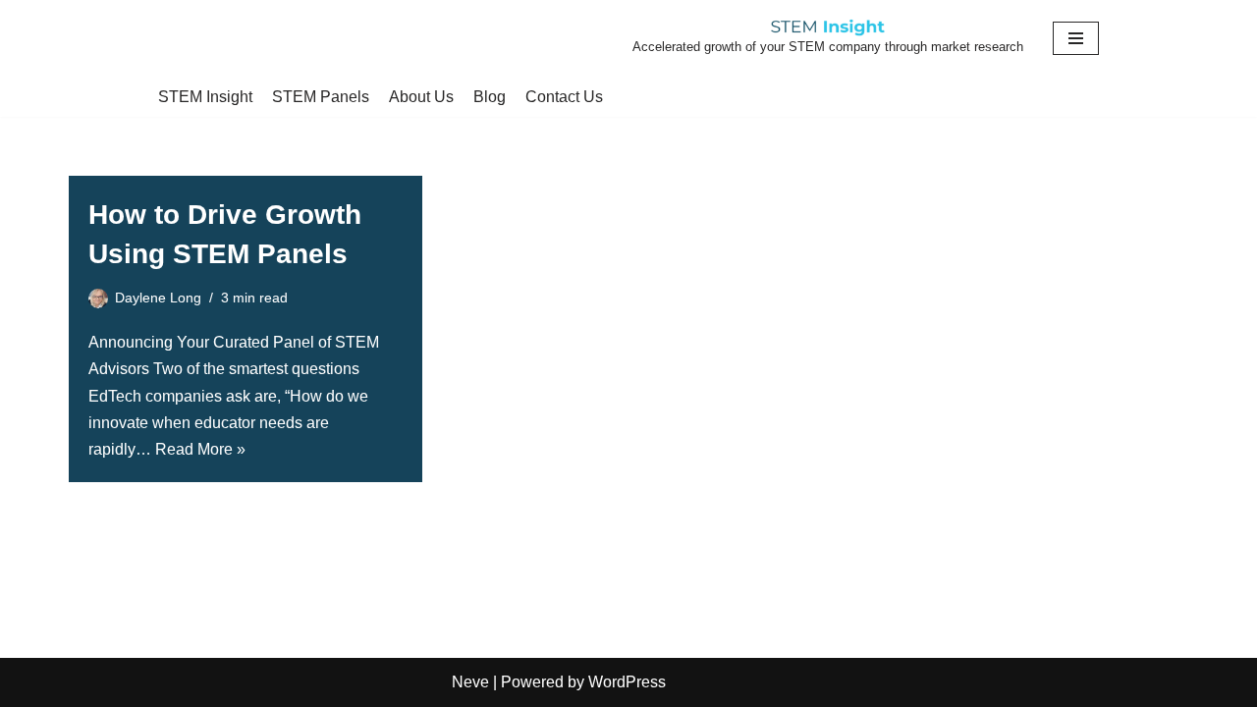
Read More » (200, 449)
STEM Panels (320, 96)
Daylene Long (158, 297)
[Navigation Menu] (1076, 38)
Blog (489, 96)
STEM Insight (205, 96)
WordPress (627, 682)
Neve (470, 682)
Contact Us (564, 96)
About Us (421, 96)
